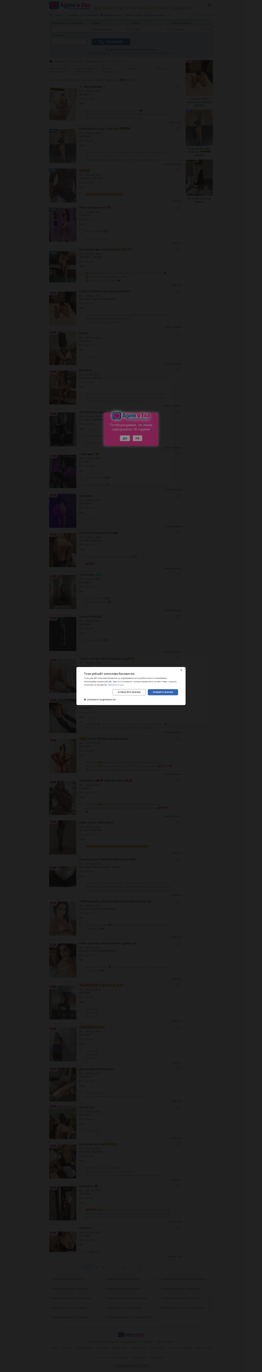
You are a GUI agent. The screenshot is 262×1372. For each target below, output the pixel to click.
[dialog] (131, 686)
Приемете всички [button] (163, 692)
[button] (100, 699)
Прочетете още (116, 684)
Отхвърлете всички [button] (129, 692)
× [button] (181, 670)
